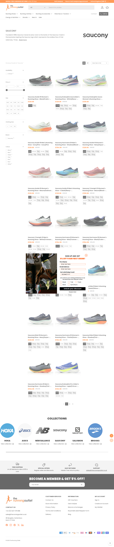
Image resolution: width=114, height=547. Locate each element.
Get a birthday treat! (67, 272)
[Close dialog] (86, 255)
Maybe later (72, 292)
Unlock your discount (72, 289)
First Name (63, 262)
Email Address (64, 267)
